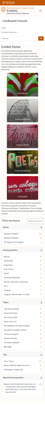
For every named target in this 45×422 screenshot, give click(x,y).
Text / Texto (9, 361)
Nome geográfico (10, 250)
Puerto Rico (9, 269)
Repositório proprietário (13, 378)
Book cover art (10, 322)
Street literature (11, 313)
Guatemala (8, 261)
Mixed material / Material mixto (17, 365)
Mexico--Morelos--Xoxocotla (16, 282)
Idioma (6, 227)
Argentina (8, 265)
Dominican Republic (12, 278)
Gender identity (10, 338)
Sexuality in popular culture (15, 330)
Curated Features (8, 32)
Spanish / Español (11, 234)
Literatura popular (11, 309)
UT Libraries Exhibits (17, 10)
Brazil (6, 273)
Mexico (7, 257)
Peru (6, 286)
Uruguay (7, 290)
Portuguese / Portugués (14, 242)
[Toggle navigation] (41, 11)
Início (3, 28)
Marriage (8, 347)
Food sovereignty (11, 334)
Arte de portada (10, 317)
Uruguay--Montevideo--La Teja (16, 294)
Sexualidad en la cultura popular (17, 326)
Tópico (6, 302)
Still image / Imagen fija (13, 370)
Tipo (5, 355)
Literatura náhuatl (11, 343)
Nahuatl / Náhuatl (11, 238)
